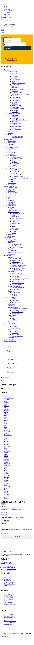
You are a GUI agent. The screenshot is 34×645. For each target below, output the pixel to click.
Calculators (11, 144)
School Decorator (17, 313)
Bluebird (6, 406)
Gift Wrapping (12, 304)
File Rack (11, 150)
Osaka (6, 472)
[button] (2, 29)
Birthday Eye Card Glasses (19, 275)
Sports (10, 316)
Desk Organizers (13, 147)
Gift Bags (11, 291)
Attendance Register (17, 247)
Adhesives (11, 184)
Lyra (5, 454)
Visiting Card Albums (18, 176)
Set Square (11, 200)
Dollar (6, 430)
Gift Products (12, 297)
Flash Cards (11, 191)
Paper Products (8, 237)
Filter (2, 504)
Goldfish (6, 444)
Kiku (5, 448)
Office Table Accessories (15, 168)
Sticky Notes (11, 254)
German (6, 440)
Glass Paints (15, 100)
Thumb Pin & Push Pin (18, 175)
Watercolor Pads (16, 129)
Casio (6, 412)
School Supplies (9, 186)
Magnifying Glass (17, 158)
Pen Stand (11, 179)
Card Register (15, 246)
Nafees (6, 467)
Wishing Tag (15, 302)
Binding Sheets (12, 187)
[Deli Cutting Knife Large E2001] (11, 509)
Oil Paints (14, 102)
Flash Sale (7, 9)
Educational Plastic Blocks (19, 308)
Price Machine (16, 328)
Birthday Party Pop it (18, 287)
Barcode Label (16, 157)
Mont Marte (7, 465)
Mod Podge (7, 464)
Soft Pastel (15, 110)
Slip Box (14, 162)
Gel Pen (14, 226)
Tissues (14, 165)
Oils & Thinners (16, 105)
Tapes (9, 329)
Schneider (7, 486)
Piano (6, 478)
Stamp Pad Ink (12, 183)
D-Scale (10, 199)
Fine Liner (15, 91)
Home (6, 4)
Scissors (10, 181)
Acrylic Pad (15, 115)
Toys (9, 321)
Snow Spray (15, 289)
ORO (6, 470)
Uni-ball (6, 494)
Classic (6, 417)
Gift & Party (7, 255)
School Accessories (13, 212)
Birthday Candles (17, 284)
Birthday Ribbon (16, 276)
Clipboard (11, 189)
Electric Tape (15, 331)
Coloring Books (12, 202)
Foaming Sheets (16, 126)
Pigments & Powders (18, 108)
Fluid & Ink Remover (14, 192)
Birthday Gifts (12, 271)
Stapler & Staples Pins (18, 218)
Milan (6, 462)
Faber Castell (8, 435)
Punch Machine (16, 160)
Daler (6, 422)
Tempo (6, 491)
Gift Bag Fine (15, 294)
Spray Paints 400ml (17, 137)
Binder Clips (11, 142)
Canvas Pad (15, 118)
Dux (5, 433)
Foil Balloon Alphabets (18, 268)
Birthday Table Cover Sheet (20, 278)
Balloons (10, 257)
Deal (5, 8)
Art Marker (15, 76)
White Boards (12, 204)
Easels (13, 125)
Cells (9, 146)
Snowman (7, 490)
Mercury (6, 460)
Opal (5, 469)
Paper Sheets (11, 249)
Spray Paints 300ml (17, 136)
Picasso (6, 480)
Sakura (6, 483)
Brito (5, 407)
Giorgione (7, 441)
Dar (5, 423)
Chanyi (6, 414)
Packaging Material (9, 323)
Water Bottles (12, 205)
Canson (6, 410)
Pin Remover (15, 173)
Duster (13, 215)
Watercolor (15, 112)
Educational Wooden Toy (19, 310)
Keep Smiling (8, 446)
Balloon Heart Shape (18, 260)
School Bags (11, 236)
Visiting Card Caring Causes (20, 178)
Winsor (6, 498)
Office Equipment (13, 155)
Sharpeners (11, 207)
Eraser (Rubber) (12, 210)
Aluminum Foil (12, 337)
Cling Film (11, 339)
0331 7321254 (7, 563)
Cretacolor (7, 420)
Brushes (14, 81)
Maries (6, 457)
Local (6, 452)
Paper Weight (15, 170)
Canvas (14, 116)
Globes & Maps (12, 152)
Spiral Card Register (17, 244)
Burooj (6, 409)
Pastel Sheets (15, 128)
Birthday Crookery (17, 273)
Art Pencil (14, 78)
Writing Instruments (13, 220)
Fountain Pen (15, 225)
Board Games (12, 315)
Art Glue (14, 75)
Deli (5, 428)
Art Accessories (12, 71)
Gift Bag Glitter (16, 296)
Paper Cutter (15, 163)
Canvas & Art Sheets (14, 113)
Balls (13, 318)
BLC (5, 404)
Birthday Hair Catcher (18, 279)
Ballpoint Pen (12, 141)
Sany (5, 485)
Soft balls (14, 320)
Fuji (5, 438)
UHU (6, 493)
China (6, 415)
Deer (5, 427)
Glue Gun (11, 154)
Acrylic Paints (16, 97)
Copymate (7, 419)
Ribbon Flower (16, 300)
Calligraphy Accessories (18, 83)
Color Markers (16, 223)
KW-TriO (7, 451)
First (5, 436)
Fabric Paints (15, 99)
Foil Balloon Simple (17, 270)
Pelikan (6, 475)
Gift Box (14, 299)
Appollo (6, 399)
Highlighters (11, 149)
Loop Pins (14, 326)
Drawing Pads (16, 121)
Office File (11, 166)
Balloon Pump (16, 262)
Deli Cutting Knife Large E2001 (12, 517)
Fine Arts (7, 70)
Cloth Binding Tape (17, 336)
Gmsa (6, 443)
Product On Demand (10, 11)
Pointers (14, 233)
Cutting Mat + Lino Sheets (19, 120)
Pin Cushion (15, 171)
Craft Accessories (13, 131)
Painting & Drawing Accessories (21, 94)
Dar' (5, 425)
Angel (6, 396)
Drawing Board (16, 123)
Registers (10, 234)
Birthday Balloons (17, 258)
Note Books (11, 241)
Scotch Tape (15, 334)
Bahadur (6, 402)
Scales (10, 208)
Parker (6, 473)
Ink (9, 197)
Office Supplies (8, 139)
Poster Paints (15, 107)
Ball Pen (14, 221)
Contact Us (7, 14)
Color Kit (10, 133)
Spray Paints (11, 134)
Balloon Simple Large (18, 263)
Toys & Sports (8, 305)
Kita (5, 449)
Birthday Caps (16, 281)
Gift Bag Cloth (16, 292)
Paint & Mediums (13, 96)
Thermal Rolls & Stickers (15, 252)
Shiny (6, 488)
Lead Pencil (15, 229)
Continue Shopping (10, 26)
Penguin (6, 477)
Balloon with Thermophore (19, 265)
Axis (5, 401)
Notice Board (15, 216)
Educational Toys (13, 307)
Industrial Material (13, 325)
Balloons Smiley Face (18, 266)
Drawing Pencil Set (17, 89)
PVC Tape (15, 333)
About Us (7, 12)
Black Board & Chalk (18, 213)
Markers (14, 231)
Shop (5, 6)
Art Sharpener (16, 79)
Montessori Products (17, 312)
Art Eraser (14, 73)
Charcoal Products (17, 84)
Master (6, 459)
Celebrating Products (14, 286)
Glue (9, 196)
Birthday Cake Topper (18, 283)
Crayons (14, 86)
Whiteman (7, 496)
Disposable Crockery (10, 341)
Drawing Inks (15, 87)
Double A (7, 431)
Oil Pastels (15, 104)
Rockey (6, 481)
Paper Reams (12, 239)
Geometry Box (12, 194)
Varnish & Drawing (17, 92)
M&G (6, 456)
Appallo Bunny (8, 398)
